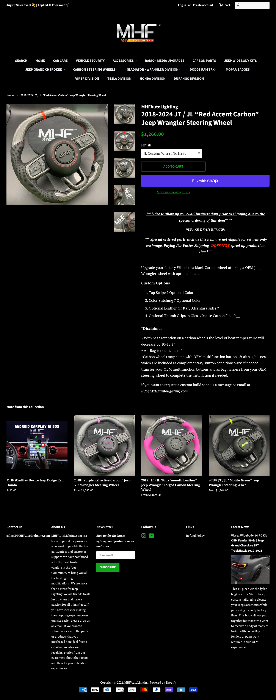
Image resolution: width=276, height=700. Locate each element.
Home (40, 60)
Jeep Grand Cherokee (44, 69)
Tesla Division (119, 78)
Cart (227, 5)
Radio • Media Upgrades (164, 60)
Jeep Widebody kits (240, 60)
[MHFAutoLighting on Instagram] (143, 536)
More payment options (173, 192)
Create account (203, 5)
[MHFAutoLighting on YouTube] (151, 536)
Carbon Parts (204, 60)
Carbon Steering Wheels (94, 69)
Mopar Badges (238, 69)
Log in (182, 5)
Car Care (60, 60)
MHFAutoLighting (136, 682)
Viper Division (87, 78)
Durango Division (189, 78)
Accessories (123, 60)
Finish (146, 145)
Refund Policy (195, 535)
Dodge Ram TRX (202, 69)
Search (21, 60)
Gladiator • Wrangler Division (153, 69)
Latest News (240, 527)
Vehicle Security (90, 60)
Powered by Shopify (163, 682)
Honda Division (153, 78)
